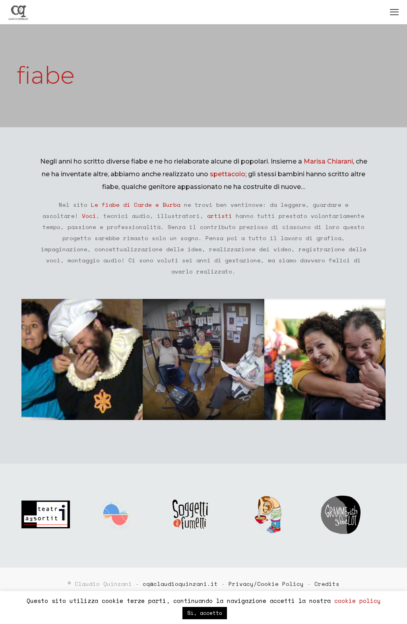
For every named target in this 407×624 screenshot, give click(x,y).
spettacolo (227, 174)
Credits (326, 584)
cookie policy (357, 600)
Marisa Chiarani (328, 161)
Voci (89, 216)
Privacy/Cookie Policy (266, 584)
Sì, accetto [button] (204, 613)
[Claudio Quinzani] (18, 12)
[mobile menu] (394, 12)
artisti (219, 216)
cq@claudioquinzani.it (180, 584)
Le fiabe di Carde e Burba (135, 204)
